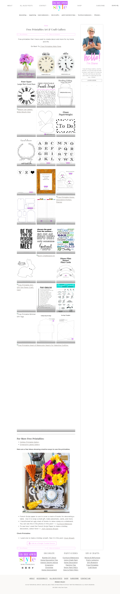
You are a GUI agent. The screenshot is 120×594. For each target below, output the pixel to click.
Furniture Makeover (64, 524)
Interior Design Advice (49, 562)
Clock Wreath (69, 538)
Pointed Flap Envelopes (66, 341)
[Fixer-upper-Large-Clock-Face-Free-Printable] (26, 93)
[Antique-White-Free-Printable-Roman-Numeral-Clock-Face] (46, 64)
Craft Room (92, 567)
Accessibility (42, 578)
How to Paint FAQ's (70, 570)
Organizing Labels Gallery (30, 444)
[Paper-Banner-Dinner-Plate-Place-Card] (65, 269)
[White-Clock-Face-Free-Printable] (65, 64)
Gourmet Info (46, 252)
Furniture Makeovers (71, 558)
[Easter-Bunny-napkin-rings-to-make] (65, 181)
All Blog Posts (26, 5)
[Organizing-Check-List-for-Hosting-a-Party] (46, 298)
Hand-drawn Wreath (26, 164)
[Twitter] (32, 567)
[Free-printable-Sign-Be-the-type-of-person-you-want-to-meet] (26, 239)
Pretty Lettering (92, 560)
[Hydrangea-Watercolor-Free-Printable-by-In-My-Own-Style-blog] (26, 64)
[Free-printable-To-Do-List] (46, 210)
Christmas (49, 567)
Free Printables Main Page (50, 46)
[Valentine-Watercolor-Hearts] (46, 388)
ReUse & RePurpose (92, 558)
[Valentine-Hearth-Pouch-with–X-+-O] (46, 122)
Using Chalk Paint (71, 560)
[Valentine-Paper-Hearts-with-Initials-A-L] (46, 152)
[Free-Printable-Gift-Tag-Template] (26, 210)
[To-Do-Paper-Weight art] (65, 122)
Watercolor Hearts (46, 430)
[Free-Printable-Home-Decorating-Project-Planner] (65, 210)
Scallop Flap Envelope (46, 341)
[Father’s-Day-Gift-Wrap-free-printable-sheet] (65, 239)
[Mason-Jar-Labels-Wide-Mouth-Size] (26, 122)
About (9, 5)
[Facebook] (29, 567)
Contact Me (86, 578)
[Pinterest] (22, 567)
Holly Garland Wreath (49, 529)
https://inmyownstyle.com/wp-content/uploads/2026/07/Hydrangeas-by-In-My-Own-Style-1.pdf (26, 73)
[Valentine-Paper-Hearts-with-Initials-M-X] (65, 152)
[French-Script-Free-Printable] (46, 93)
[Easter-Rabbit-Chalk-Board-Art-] (46, 269)
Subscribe (100, 5)
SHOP (79, 5)
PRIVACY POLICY (60, 582)
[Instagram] (26, 567)
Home (46, 25)
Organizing (32, 15)
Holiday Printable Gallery (29, 442)
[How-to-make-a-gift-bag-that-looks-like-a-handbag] (65, 93)
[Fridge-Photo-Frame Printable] (46, 181)
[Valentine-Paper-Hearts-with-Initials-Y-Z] (26, 181)
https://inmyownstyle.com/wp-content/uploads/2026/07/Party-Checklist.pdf (46, 308)
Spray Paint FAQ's (71, 567)
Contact (42, 5)
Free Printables (92, 565)
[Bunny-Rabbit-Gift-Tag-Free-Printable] (26, 269)
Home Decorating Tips (49, 560)
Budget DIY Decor (49, 558)
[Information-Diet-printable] (46, 239)
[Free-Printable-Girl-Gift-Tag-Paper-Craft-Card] (26, 298)
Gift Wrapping (92, 562)
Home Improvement (49, 570)
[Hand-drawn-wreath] (26, 152)
